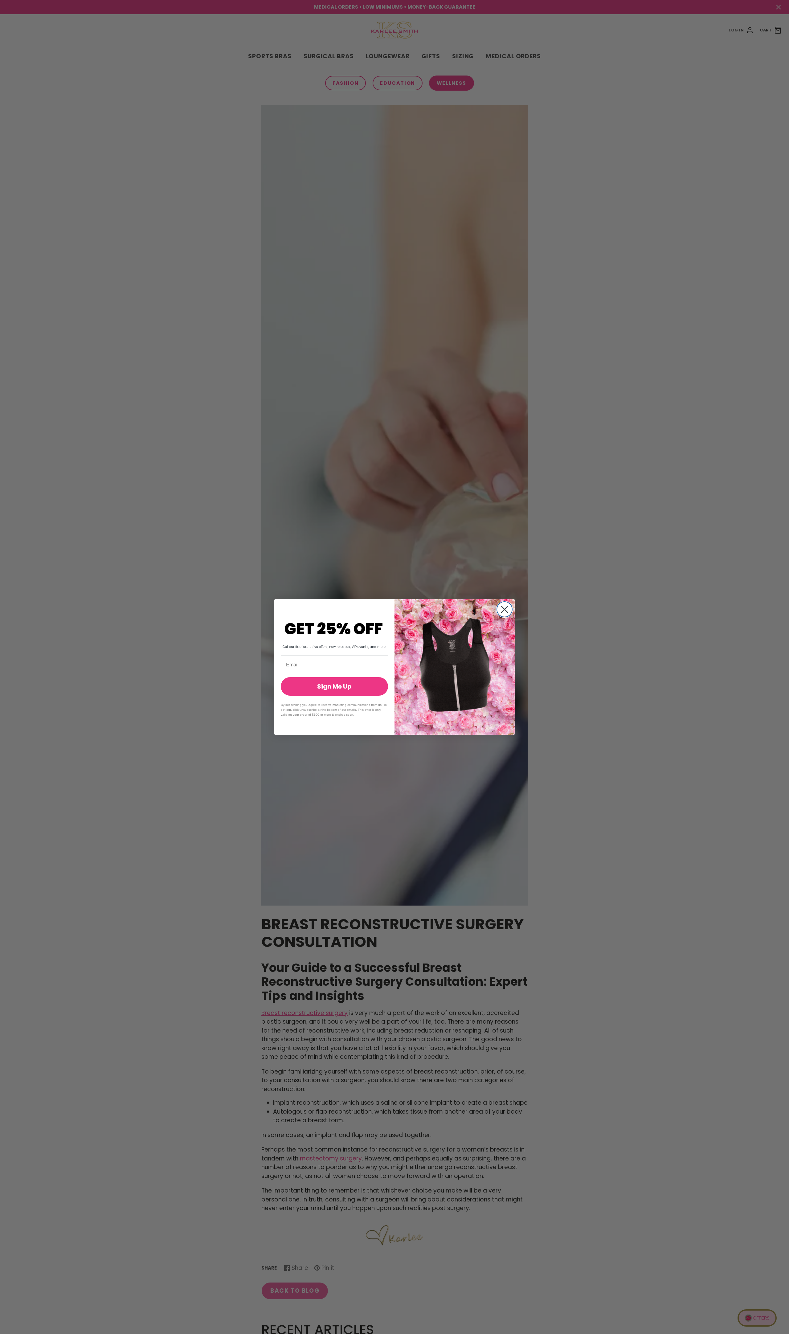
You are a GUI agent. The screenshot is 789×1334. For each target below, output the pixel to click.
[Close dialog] (504, 609)
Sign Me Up (334, 686)
